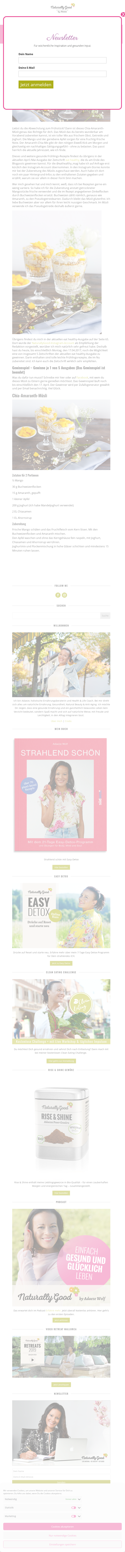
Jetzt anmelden (36, 84)
